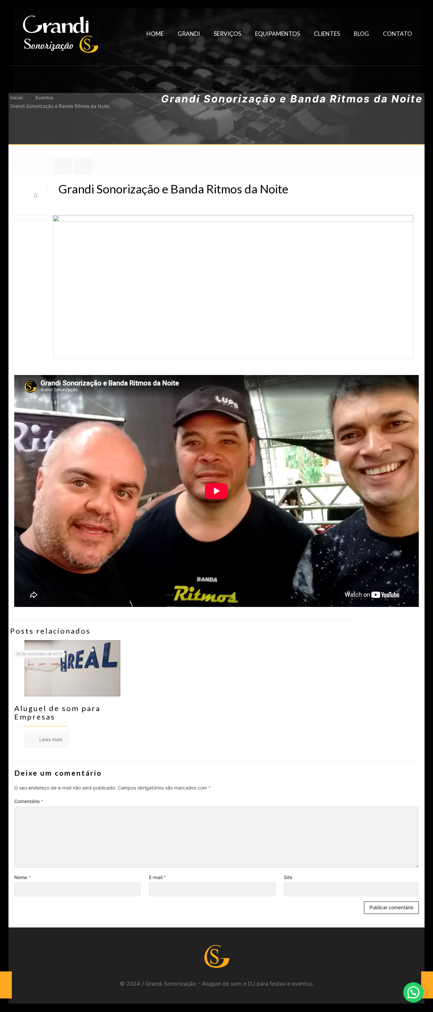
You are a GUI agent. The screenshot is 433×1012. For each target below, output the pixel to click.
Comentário (28, 801)
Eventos (44, 97)
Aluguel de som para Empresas (57, 712)
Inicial (16, 97)
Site (288, 877)
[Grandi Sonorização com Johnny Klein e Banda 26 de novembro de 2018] (427, 984)
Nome (22, 877)
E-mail (157, 877)
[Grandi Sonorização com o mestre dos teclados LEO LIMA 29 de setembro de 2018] (6, 984)
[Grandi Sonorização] (60, 33)
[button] (413, 992)
